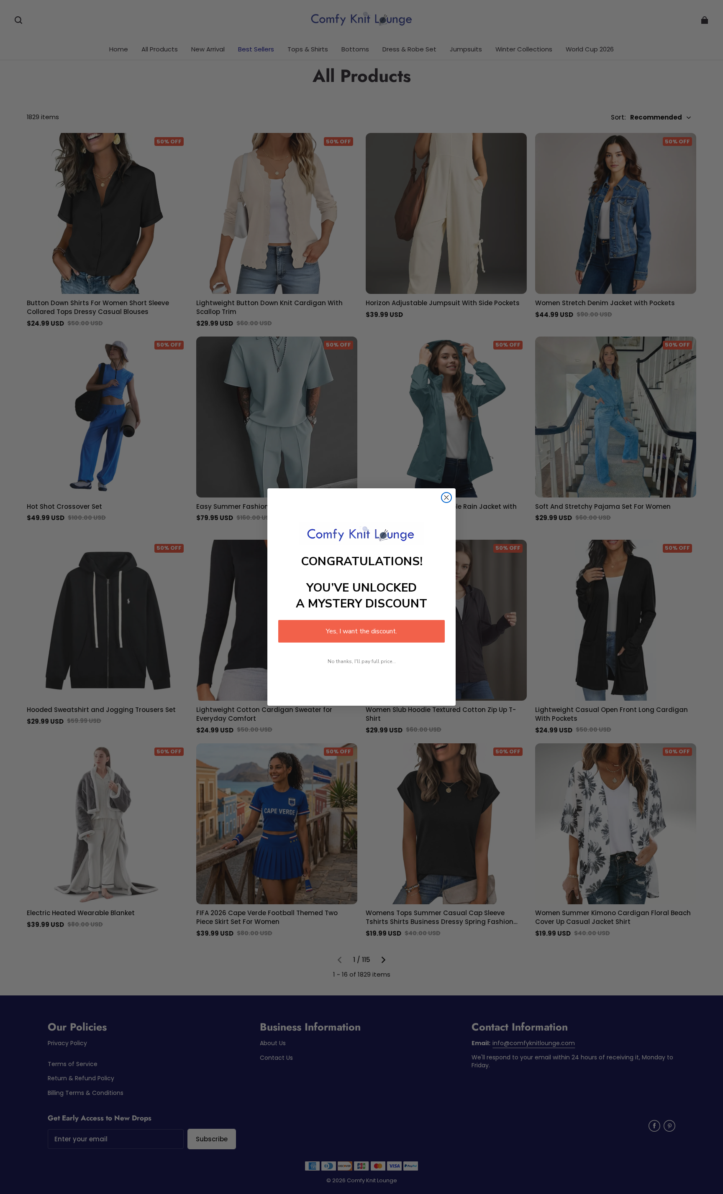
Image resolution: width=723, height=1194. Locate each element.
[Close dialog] (446, 497)
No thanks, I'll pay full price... (362, 661)
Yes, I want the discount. (361, 631)
